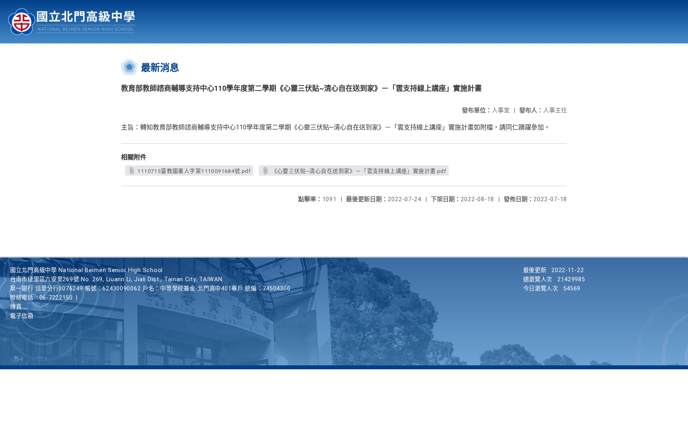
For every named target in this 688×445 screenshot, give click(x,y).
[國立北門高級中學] (71, 21)
